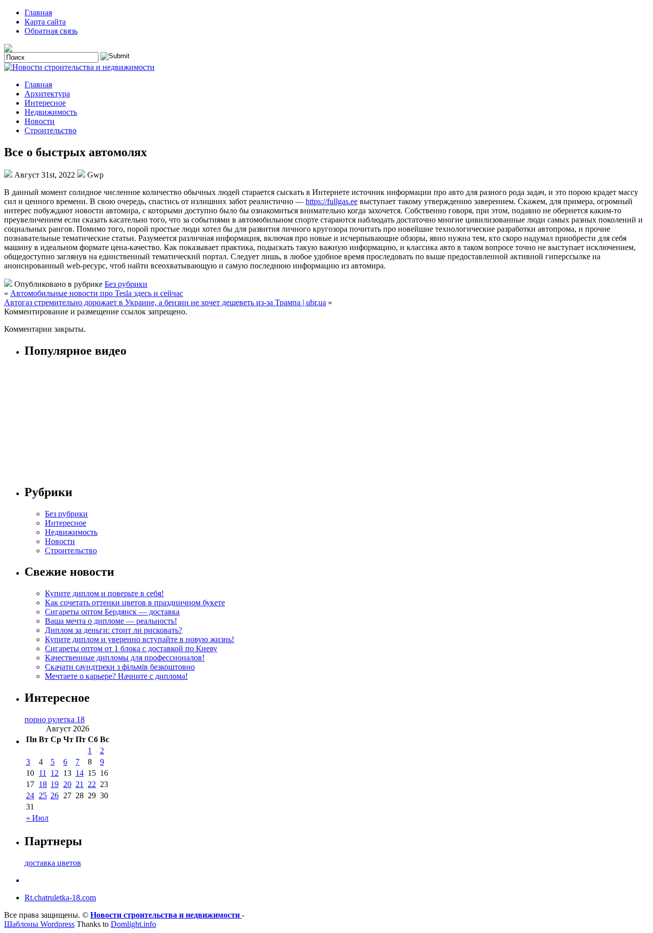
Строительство (50, 130)
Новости (39, 121)
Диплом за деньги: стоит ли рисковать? (113, 630)
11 (42, 773)
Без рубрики (126, 284)
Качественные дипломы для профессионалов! (125, 657)
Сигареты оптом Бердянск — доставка (112, 611)
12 (55, 773)
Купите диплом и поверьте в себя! (104, 593)
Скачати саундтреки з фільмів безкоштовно (120, 666)
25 (43, 795)
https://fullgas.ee (332, 201)
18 (43, 784)
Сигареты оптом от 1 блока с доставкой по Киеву (131, 648)
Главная (38, 12)
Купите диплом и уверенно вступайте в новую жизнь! (139, 639)
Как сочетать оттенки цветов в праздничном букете (135, 602)
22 (92, 784)
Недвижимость (50, 112)
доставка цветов (52, 862)
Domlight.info (133, 924)
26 (55, 795)
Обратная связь (51, 31)
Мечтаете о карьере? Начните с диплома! (116, 676)
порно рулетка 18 (54, 719)
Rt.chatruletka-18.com (60, 897)
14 (80, 773)
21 (80, 784)
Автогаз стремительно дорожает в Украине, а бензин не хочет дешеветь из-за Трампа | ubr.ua (165, 302)
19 (55, 784)
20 (67, 784)
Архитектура (47, 93)
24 (30, 795)
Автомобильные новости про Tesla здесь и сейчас (96, 293)
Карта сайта (45, 21)
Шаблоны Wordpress (39, 924)
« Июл (37, 818)
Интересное (45, 103)
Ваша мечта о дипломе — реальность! (111, 621)
